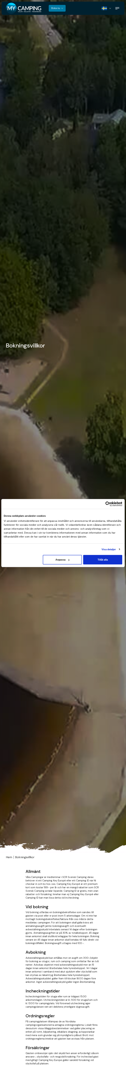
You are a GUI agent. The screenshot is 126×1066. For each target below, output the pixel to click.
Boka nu (55, 8)
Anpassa (60, 559)
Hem (9, 857)
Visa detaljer (109, 549)
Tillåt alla (103, 559)
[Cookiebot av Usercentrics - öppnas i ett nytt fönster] (108, 503)
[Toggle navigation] (117, 8)
